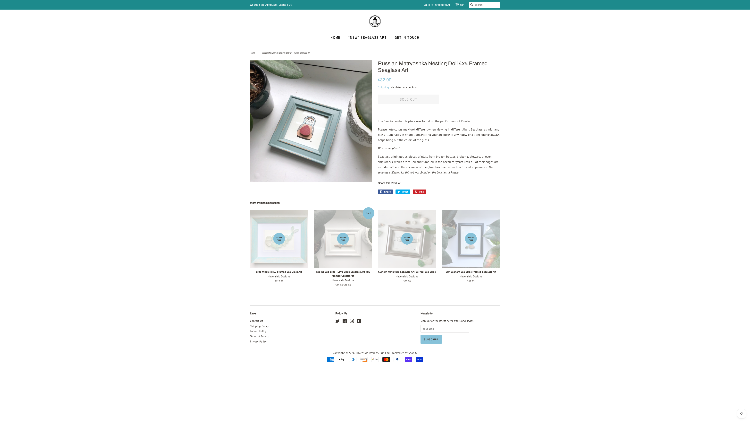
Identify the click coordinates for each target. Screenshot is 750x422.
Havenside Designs (367, 353)
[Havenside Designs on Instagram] (352, 322)
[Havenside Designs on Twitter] (337, 322)
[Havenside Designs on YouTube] (359, 322)
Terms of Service (259, 336)
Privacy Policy (258, 341)
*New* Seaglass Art (367, 37)
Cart (462, 4)
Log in (427, 4)
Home (335, 37)
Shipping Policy (259, 326)
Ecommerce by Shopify (403, 353)
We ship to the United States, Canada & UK (271, 4)
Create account (442, 4)
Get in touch (407, 37)
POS (381, 353)
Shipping (383, 87)
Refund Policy (258, 331)
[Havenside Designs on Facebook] (344, 322)
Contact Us (256, 321)
